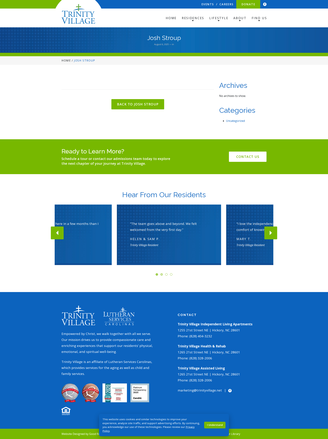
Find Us (259, 18)
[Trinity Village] (78, 14)
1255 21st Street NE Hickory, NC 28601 (209, 330)
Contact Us (247, 156)
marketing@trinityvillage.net (200, 390)
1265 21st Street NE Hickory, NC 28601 (209, 352)
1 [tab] (157, 274)
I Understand (215, 425)
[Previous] (57, 232)
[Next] (270, 232)
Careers (227, 4)
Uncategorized (235, 121)
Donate (248, 4)
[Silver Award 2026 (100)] (70, 392)
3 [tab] (166, 274)
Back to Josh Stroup (138, 104)
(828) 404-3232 (200, 336)
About (240, 18)
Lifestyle (218, 18)
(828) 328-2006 (200, 358)
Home (171, 18)
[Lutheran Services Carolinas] (119, 316)
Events (208, 4)
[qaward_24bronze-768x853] (90, 392)
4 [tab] (171, 274)
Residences (193, 18)
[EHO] (66, 411)
